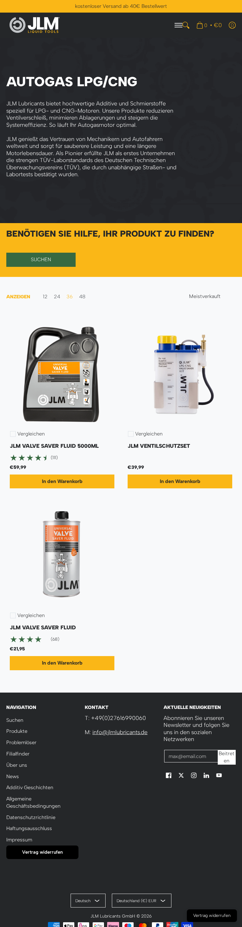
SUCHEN (41, 259)
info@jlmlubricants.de (119, 732)
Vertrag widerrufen (42, 852)
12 (45, 297)
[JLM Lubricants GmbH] (34, 25)
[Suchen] (185, 25)
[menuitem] (209, 25)
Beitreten (226, 757)
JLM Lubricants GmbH (112, 916)
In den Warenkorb (62, 481)
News (12, 776)
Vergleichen (31, 434)
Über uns (16, 765)
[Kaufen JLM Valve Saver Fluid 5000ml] (62, 372)
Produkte (16, 731)
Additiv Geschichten (29, 787)
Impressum (19, 840)
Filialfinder (18, 754)
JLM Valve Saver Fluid (43, 627)
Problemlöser (21, 742)
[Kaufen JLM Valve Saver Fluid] (62, 554)
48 (82, 297)
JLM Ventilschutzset (159, 446)
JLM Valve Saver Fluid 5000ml (54, 446)
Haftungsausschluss (29, 828)
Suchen (14, 720)
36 (69, 297)
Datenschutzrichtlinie (30, 817)
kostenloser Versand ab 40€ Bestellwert (121, 6)
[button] (168, 776)
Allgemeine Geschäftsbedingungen (33, 802)
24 (57, 297)
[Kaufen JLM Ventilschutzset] (180, 372)
